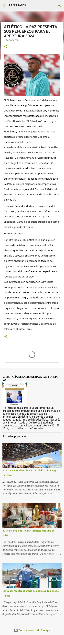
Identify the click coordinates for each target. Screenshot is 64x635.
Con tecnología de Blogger (34, 630)
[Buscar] (59, 5)
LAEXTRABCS (17, 5)
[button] (6, 47)
